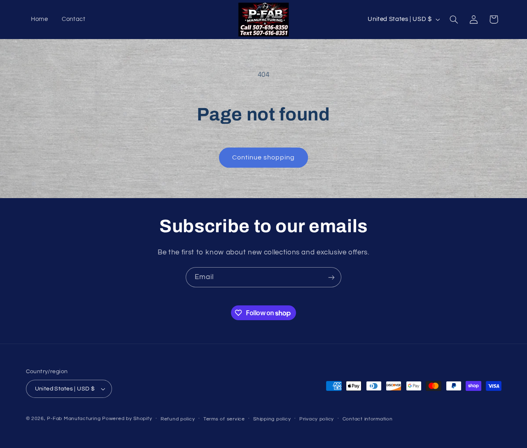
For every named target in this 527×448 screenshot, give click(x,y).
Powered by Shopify (127, 418)
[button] (453, 19)
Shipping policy (272, 419)
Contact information (368, 419)
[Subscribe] (331, 277)
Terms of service (224, 419)
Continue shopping (263, 157)
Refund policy (178, 419)
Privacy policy (316, 419)
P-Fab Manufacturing (73, 418)
